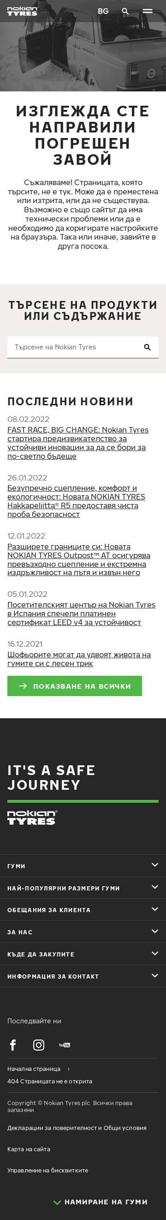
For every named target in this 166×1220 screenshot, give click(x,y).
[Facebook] (13, 1045)
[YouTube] (64, 1045)
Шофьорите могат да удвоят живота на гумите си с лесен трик (79, 659)
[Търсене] (125, 11)
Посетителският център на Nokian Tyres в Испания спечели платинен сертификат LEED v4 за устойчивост (81, 613)
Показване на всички (82, 686)
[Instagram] (39, 1045)
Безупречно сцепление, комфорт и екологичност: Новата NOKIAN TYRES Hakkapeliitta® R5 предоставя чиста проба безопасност (76, 501)
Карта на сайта (28, 1149)
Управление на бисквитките (47, 1170)
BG (103, 11)
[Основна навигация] (147, 11)
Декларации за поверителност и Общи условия (77, 1127)
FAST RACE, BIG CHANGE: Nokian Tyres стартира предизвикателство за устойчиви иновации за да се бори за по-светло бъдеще (77, 443)
